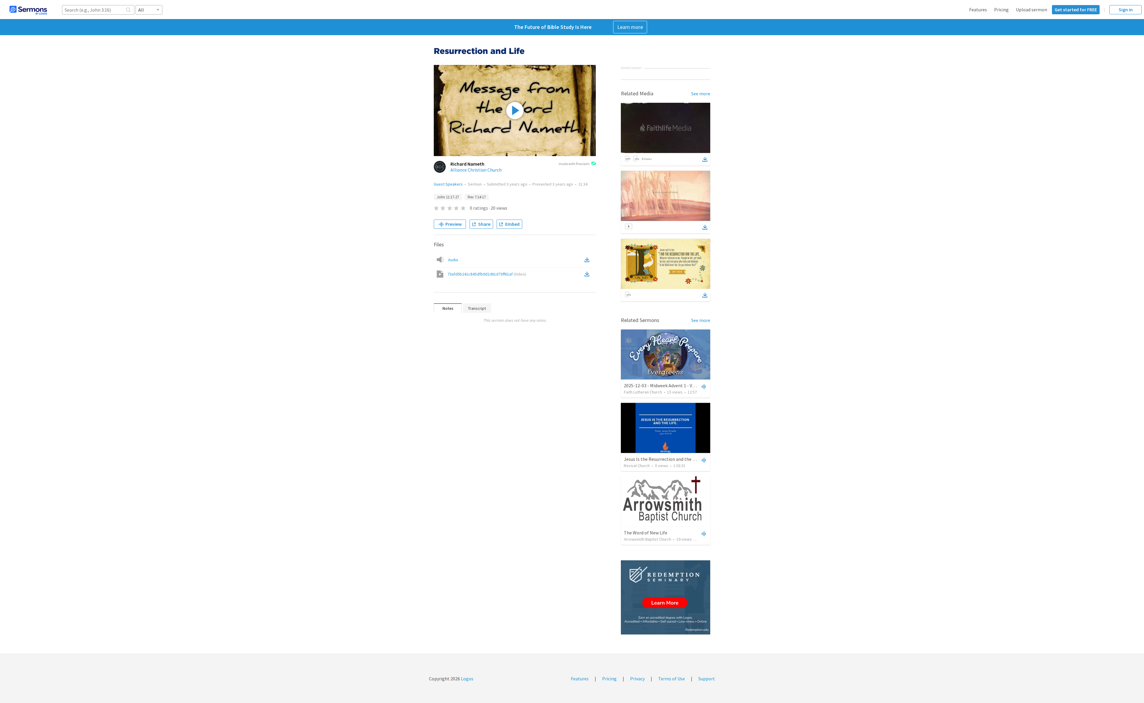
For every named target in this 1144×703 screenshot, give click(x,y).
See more (700, 94)
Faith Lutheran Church (643, 392)
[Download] (704, 159)
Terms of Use (671, 679)
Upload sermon (1031, 10)
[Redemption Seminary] (665, 597)
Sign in (1126, 10)
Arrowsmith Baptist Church (647, 539)
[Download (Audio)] (588, 259)
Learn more (630, 27)
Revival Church (637, 465)
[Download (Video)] (588, 274)
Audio (453, 259)
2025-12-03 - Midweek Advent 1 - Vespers (664, 385)
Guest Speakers (448, 184)
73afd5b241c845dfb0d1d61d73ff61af (486, 274)
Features (978, 10)
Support (706, 679)
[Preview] (702, 386)
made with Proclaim (574, 163)
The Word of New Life (645, 533)
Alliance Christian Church (476, 170)
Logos (466, 679)
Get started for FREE (1076, 10)
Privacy (637, 679)
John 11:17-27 (448, 197)
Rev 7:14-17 (477, 197)
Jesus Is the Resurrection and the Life (662, 459)
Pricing (1001, 10)
